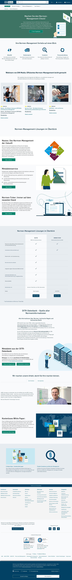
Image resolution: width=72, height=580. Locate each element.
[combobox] (35, 2)
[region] (36, 568)
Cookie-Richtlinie (39, 566)
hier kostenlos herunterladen (16, 360)
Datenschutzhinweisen (26, 566)
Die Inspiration (41, 380)
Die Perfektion (31, 380)
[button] (59, 2)
